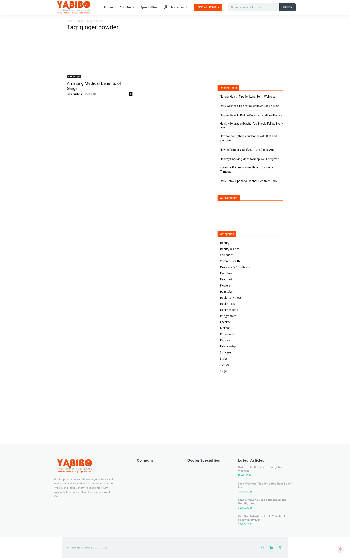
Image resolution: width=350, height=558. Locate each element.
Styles (224, 358)
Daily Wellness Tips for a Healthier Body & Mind (249, 106)
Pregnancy (227, 334)
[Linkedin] (271, 547)
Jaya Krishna (74, 93)
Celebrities (227, 255)
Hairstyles (226, 291)
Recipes (225, 340)
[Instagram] (263, 547)
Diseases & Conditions (235, 267)
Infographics (228, 316)
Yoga (223, 371)
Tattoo (224, 364)
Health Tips (74, 76)
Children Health (230, 261)
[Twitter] (280, 547)
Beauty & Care (229, 249)
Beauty (224, 243)
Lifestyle (225, 322)
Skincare (225, 352)
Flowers (225, 285)
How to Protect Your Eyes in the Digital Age (247, 149)
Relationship (228, 346)
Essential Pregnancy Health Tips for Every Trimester (246, 169)
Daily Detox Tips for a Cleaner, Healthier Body (248, 181)
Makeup (225, 328)
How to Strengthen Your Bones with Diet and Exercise (248, 138)
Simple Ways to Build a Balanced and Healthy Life (251, 115)
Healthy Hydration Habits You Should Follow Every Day (251, 125)
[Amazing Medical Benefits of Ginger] (99, 57)
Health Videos (229, 310)
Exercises (226, 273)
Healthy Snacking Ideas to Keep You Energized (249, 159)
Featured (226, 279)
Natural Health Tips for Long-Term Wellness (247, 96)
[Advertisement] (250, 50)
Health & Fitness (231, 297)
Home (70, 21)
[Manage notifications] (340, 549)
